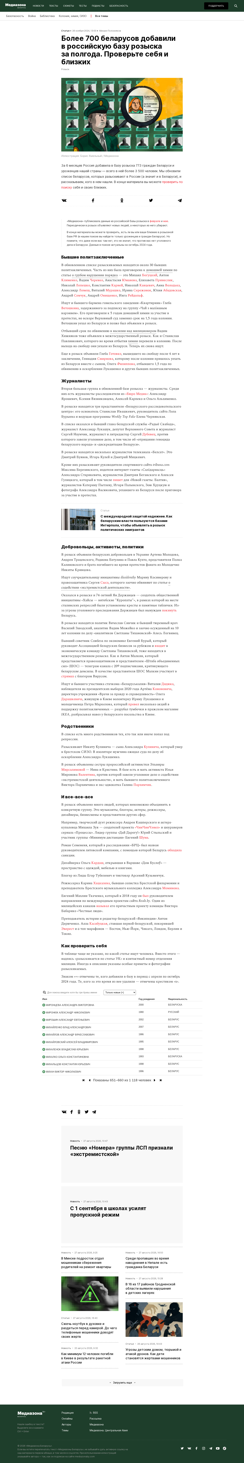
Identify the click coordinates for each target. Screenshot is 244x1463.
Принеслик (164, 280)
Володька (172, 285)
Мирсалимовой (73, 769)
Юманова (129, 280)
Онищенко (108, 295)
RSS (95, 1412)
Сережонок (142, 290)
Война (32, 15)
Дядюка (167, 684)
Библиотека (47, 15)
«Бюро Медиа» (136, 393)
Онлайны (67, 1418)
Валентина (86, 774)
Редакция (68, 1412)
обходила (175, 850)
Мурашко (113, 290)
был (146, 895)
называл (102, 906)
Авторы (66, 1424)
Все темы (101, 15)
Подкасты (98, 6)
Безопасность (118, 6)
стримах (67, 676)
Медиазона (97, 1424)
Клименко (69, 280)
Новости (38, 6)
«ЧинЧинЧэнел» (147, 827)
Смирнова (105, 358)
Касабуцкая (98, 923)
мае (165, 221)
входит (160, 645)
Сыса (104, 582)
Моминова (170, 888)
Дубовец (148, 434)
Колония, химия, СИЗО (73, 15)
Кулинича (151, 746)
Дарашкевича (71, 699)
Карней (117, 285)
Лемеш (84, 290)
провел (133, 704)
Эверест (67, 928)
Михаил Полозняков (110, 30)
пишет (118, 480)
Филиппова (126, 364)
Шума (143, 837)
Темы (65, 1430)
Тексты (53, 6)
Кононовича (162, 689)
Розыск (65, 69)
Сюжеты (68, 6)
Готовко (115, 353)
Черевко (96, 280)
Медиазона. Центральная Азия (109, 1430)
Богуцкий (149, 275)
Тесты (83, 6)
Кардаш (97, 863)
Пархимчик (142, 784)
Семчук (80, 295)
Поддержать (216, 6)
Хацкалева (101, 883)
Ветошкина (70, 308)
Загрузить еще (122, 1382)
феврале (155, 221)
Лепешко (83, 285)
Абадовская (172, 290)
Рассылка (95, 1418)
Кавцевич (146, 285)
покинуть (169, 610)
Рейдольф (135, 295)
